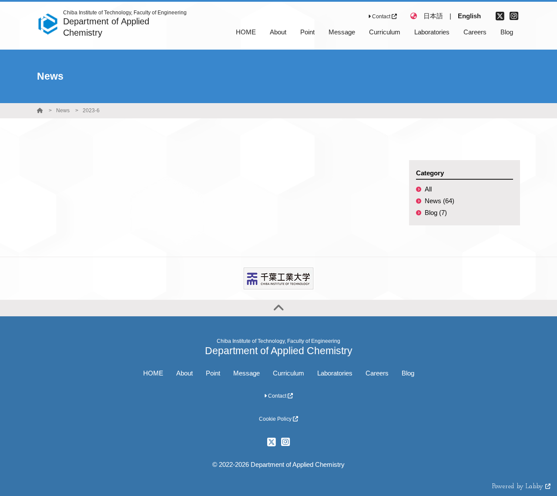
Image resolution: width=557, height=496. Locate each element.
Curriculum (288, 373)
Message (246, 373)
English (469, 16)
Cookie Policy (276, 419)
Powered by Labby (518, 486)
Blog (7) (436, 212)
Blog (408, 373)
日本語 (433, 16)
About (184, 373)
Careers (377, 373)
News (63, 110)
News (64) (439, 200)
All (428, 189)
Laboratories (334, 373)
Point (213, 373)
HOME (153, 373)
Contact (381, 16)
